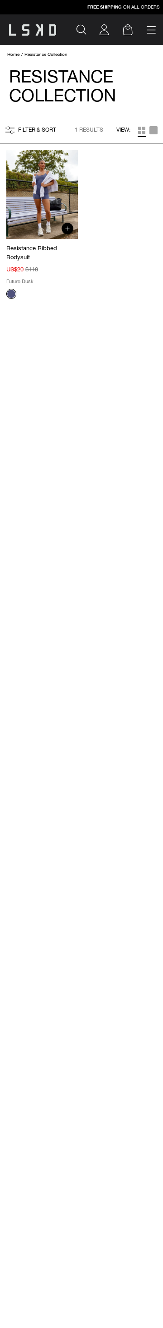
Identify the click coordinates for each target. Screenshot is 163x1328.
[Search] (85, 29)
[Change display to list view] (142, 130)
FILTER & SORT (37, 130)
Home (13, 54)
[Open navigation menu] (151, 30)
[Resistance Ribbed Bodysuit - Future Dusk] (11, 293)
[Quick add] (67, 228)
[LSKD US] (32, 30)
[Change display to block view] (153, 130)
